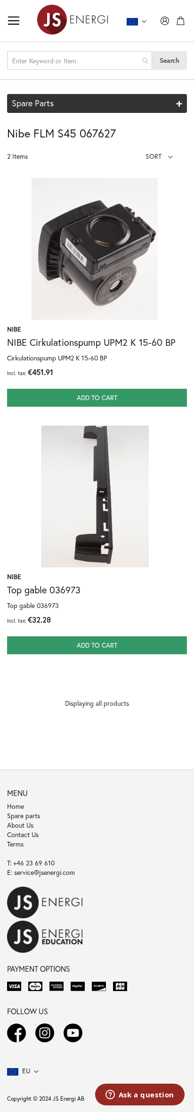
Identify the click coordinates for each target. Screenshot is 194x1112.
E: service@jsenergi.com (41, 872)
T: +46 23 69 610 (31, 862)
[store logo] (72, 21)
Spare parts (23, 815)
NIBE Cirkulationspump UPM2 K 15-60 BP (91, 342)
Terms (15, 843)
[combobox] (79, 60)
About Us (20, 825)
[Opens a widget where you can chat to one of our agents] (140, 1095)
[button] (159, 156)
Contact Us (23, 834)
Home (15, 806)
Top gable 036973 (44, 589)
